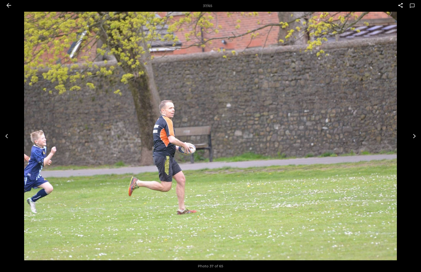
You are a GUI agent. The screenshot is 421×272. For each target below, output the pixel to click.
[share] (400, 5)
